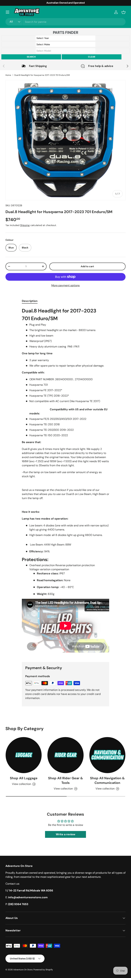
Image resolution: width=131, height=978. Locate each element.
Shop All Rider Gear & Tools (65, 780)
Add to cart (87, 266)
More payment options (65, 285)
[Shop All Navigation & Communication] (107, 755)
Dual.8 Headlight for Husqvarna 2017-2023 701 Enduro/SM (42, 75)
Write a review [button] (65, 834)
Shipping (25, 225)
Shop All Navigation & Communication (107, 780)
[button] (123, 12)
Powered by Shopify (43, 969)
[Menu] (7, 12)
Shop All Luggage (24, 778)
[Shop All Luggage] (24, 755)
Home (8, 75)
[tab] (30, 301)
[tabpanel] (65, 482)
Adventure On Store (23, 969)
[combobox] (65, 21)
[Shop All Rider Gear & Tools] (65, 755)
